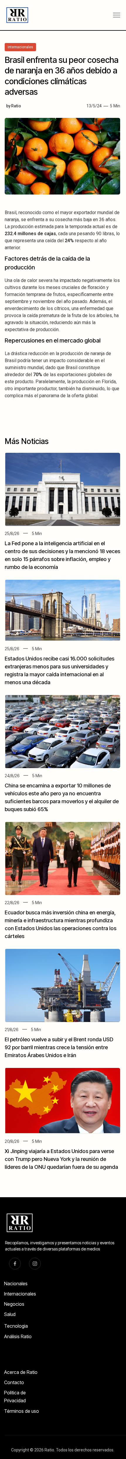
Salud (10, 1314)
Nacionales (16, 1283)
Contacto (14, 1382)
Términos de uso (21, 1411)
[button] (116, 15)
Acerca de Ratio (21, 1372)
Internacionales (20, 1294)
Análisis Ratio (18, 1336)
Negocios (14, 1304)
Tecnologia (16, 1326)
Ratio (16, 106)
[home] (15, 15)
